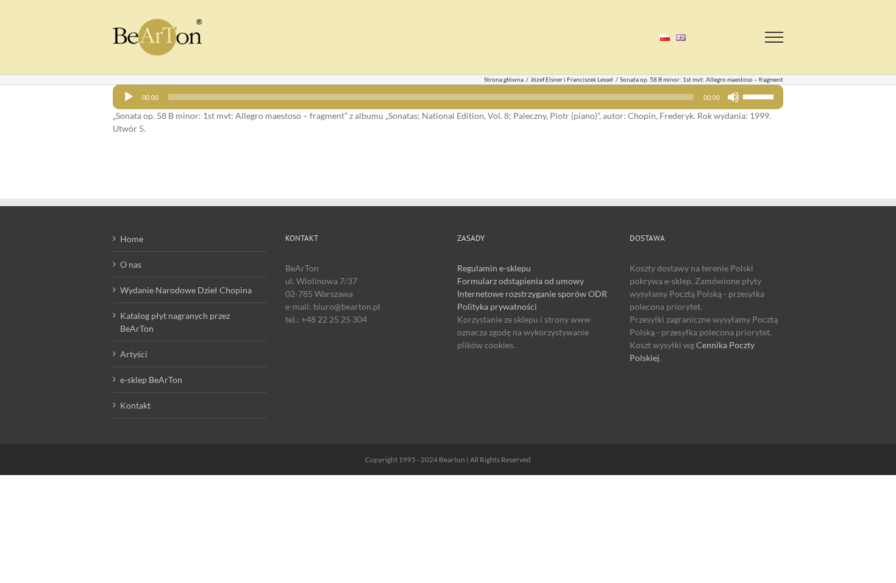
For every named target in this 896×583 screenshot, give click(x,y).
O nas (130, 264)
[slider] (760, 96)
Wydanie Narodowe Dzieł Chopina (186, 290)
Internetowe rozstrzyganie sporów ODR (532, 293)
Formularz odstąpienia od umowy (520, 281)
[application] (448, 97)
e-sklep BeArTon (151, 379)
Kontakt (135, 405)
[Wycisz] (733, 97)
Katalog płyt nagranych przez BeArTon (175, 322)
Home (131, 239)
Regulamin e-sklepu (494, 268)
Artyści (134, 354)
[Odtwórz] (129, 97)
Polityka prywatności (497, 306)
